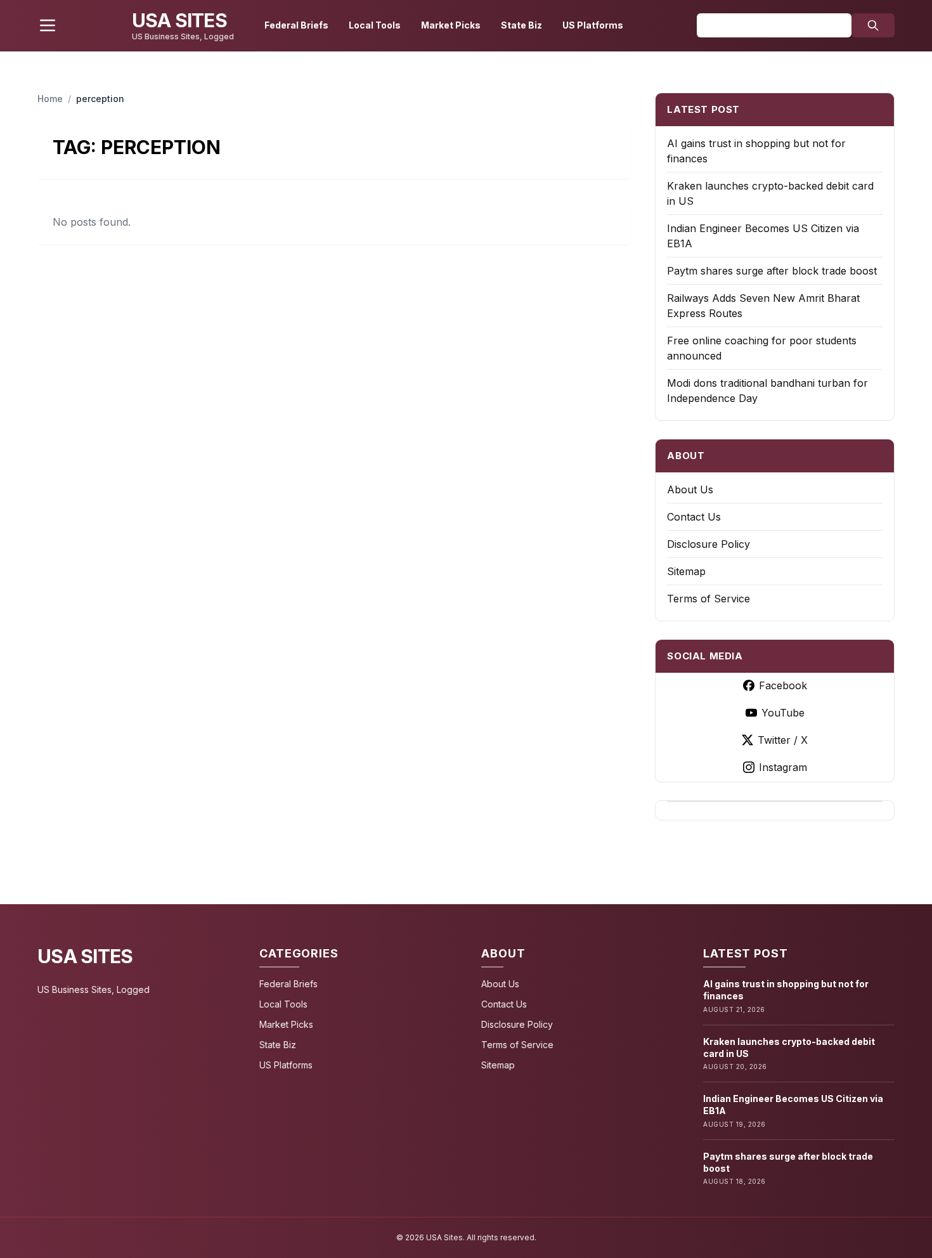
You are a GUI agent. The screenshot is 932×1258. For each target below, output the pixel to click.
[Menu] (47, 25)
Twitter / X (783, 740)
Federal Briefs (296, 25)
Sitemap (686, 571)
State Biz (521, 25)
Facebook (783, 685)
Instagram (783, 767)
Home (50, 98)
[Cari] (873, 25)
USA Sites (85, 956)
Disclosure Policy (708, 544)
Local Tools (375, 25)
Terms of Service (708, 598)
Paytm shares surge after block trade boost (772, 270)
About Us (690, 489)
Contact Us (694, 516)
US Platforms (592, 25)
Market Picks (451, 25)
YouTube (783, 712)
